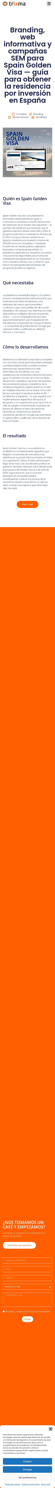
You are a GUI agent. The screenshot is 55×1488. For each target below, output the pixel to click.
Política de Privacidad (38, 1311)
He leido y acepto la (27, 1311)
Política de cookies (12, 1484)
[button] (50, 1428)
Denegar (27, 1469)
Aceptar (27, 1461)
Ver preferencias (28, 1477)
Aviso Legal (45, 1484)
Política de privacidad (30, 1484)
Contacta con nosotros (19, 1245)
